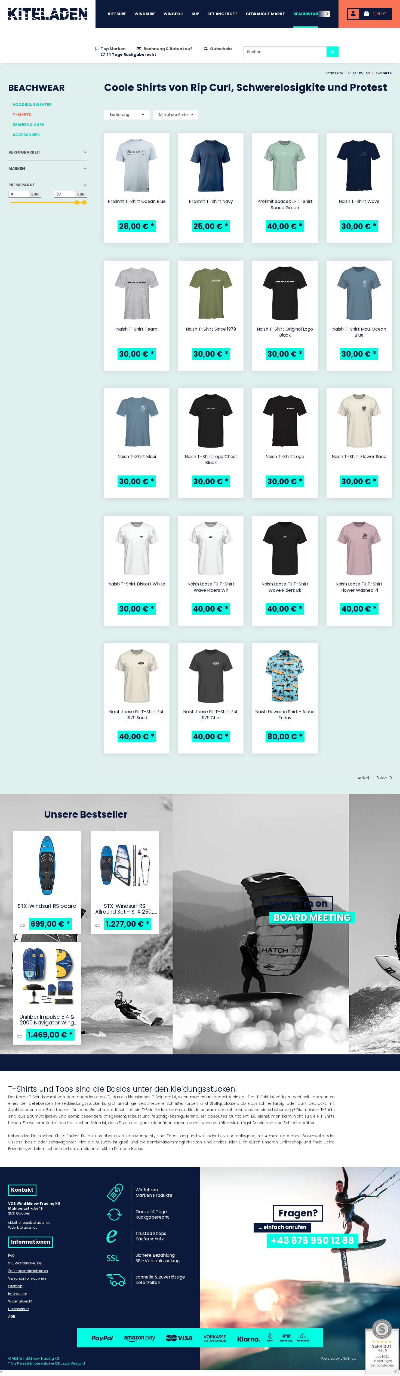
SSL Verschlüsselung (25, 1263)
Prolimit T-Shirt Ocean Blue (137, 202)
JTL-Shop (348, 1358)
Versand (78, 1363)
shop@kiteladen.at (34, 1222)
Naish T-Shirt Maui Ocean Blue (359, 332)
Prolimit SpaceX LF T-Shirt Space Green (285, 204)
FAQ (11, 1255)
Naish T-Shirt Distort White (136, 584)
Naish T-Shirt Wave (359, 202)
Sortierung (119, 114)
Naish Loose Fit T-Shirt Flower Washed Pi (359, 587)
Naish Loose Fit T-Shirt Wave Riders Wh (211, 587)
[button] (353, 14)
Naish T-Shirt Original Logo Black (285, 332)
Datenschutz (18, 1309)
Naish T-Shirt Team (136, 329)
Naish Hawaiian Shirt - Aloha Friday (285, 715)
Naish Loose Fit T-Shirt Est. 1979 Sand (137, 715)
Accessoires (26, 135)
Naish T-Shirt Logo (285, 457)
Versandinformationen (27, 1278)
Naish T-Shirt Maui (137, 457)
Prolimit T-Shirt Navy (211, 202)
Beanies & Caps (28, 124)
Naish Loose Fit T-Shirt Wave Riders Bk (285, 587)
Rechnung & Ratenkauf (168, 48)
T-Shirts (22, 114)
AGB (11, 1316)
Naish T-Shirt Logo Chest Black (211, 460)
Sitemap (15, 1286)
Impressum (17, 1293)
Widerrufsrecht (20, 1301)
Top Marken (113, 48)
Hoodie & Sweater (32, 104)
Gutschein (221, 48)
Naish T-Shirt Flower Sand (359, 457)
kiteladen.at (27, 1227)
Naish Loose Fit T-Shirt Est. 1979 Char (211, 715)
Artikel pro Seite (173, 114)
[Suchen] (333, 52)
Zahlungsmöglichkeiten (28, 1270)
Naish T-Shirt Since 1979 (211, 329)
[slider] (77, 203)
